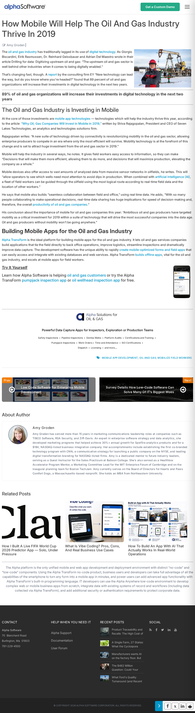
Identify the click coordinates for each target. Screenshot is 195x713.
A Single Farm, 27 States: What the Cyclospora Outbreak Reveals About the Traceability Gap (127, 644)
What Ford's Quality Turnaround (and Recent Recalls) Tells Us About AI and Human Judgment (128, 679)
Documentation (62, 640)
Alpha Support (61, 633)
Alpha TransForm (14, 240)
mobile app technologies (72, 118)
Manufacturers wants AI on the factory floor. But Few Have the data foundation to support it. (127, 656)
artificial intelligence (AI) (172, 177)
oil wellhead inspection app (96, 280)
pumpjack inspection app (44, 280)
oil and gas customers (86, 275)
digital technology (102, 52)
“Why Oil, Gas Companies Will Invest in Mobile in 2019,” (61, 123)
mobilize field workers (174, 357)
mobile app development (120, 357)
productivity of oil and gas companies (60, 204)
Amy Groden (16, 45)
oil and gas (147, 357)
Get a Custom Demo (160, 7)
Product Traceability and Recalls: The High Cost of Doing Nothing (127, 631)
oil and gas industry (22, 52)
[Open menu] (187, 7)
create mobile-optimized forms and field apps (152, 250)
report (52, 74)
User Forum (59, 648)
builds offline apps (148, 255)
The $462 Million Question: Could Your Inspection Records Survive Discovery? (125, 667)
